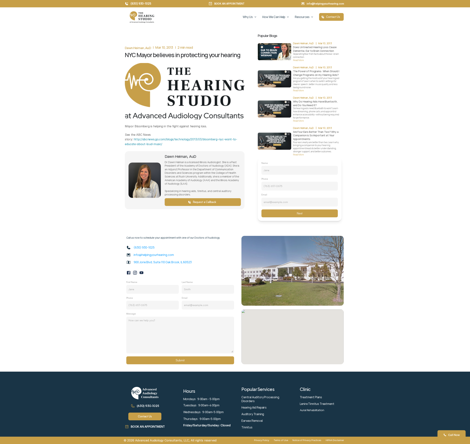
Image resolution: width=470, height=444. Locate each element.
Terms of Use (281, 440)
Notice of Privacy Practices (306, 440)
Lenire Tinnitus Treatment (317, 404)
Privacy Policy (261, 440)
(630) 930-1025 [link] (144, 247)
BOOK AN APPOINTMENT (229, 3)
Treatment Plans (311, 397)
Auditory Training (252, 414)
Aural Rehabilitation (312, 410)
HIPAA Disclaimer (335, 440)
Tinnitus (246, 427)
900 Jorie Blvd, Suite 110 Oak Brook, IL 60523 (163, 262)
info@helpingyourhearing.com (326, 3)
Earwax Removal (252, 421)
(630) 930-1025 (148, 406)
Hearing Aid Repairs (254, 407)
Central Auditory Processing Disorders (260, 399)
